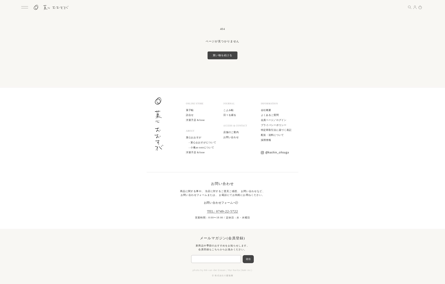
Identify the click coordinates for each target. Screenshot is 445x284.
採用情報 (266, 140)
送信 (248, 259)
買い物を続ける (222, 55)
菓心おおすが (193, 137)
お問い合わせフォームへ (220, 202)
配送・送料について (272, 135)
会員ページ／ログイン (273, 120)
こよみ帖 (228, 110)
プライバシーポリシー (273, 125)
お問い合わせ (231, 137)
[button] (25, 7)
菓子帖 (190, 110)
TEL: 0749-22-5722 (222, 211)
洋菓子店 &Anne (195, 120)
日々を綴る (229, 115)
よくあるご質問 (270, 115)
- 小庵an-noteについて (201, 147)
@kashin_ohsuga (277, 152)
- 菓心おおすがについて (202, 142)
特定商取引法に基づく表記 (276, 130)
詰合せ (190, 115)
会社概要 (266, 110)
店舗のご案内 (231, 132)
